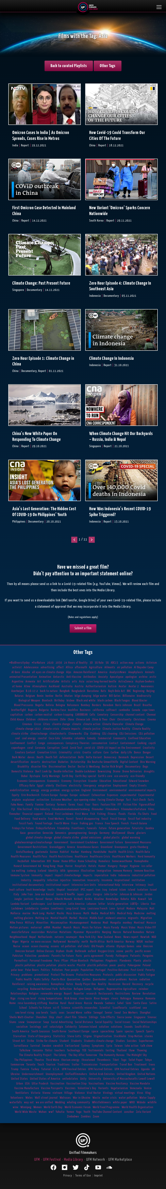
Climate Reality (141, 728)
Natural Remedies (133, 932)
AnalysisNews (118, 672)
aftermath (81, 667)
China (71, 719)
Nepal (32, 937)
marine (26, 913)
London (45, 908)
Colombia (67, 738)
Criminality (65, 752)
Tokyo (148, 1059)
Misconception (59, 922)
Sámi (128, 1003)
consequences (55, 743)
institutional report (58, 884)
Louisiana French (97, 908)
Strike (30, 1040)
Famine (39, 804)
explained (29, 799)
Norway (130, 941)
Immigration (104, 870)
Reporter (79, 993)
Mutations (66, 932)
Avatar (123, 686)
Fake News (17, 804)
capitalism (16, 714)
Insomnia (107, 880)
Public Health (24, 979)
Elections (61, 785)
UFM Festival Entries (127, 1069)
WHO (132, 1102)
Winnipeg (25, 1107)
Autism (112, 686)
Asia (81, 681)
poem (113, 965)
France (99, 823)
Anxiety (103, 676)
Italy (16, 894)
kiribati (78, 899)
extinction (43, 799)
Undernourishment (33, 1074)
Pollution (57, 969)
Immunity (37, 875)
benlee (49, 695)
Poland (147, 965)
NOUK (140, 941)
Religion (34, 993)
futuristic (138, 828)
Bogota (39, 705)
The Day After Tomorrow (82, 1055)
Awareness (147, 686)
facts (151, 799)
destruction (49, 761)
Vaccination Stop (76, 1083)
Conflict (31, 743)
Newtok (145, 937)
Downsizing (104, 771)
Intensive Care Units (84, 884)
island (131, 889)
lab (150, 899)
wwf (51, 1111)
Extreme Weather (61, 799)
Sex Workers (130, 1012)
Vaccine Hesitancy (117, 1083)
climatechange (39, 733)
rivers (114, 998)
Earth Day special (86, 776)
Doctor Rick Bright (112, 766)
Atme (27, 686)
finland (49, 813)
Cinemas (27, 724)
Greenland (107, 847)
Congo (41, 743)
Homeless (104, 861)
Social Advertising (62, 1022)
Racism (133, 979)
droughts (149, 771)
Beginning (139, 691)
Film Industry (42, 809)
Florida (132, 813)
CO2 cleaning (109, 733)
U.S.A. (56, 1069)
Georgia (93, 832)
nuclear (149, 941)
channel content (135, 714)
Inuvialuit (73, 889)
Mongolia (115, 922)
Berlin (58, 695)
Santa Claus (140, 1003)
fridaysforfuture (45, 828)
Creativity (149, 747)
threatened (88, 1059)
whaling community (78, 1102)
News (118, 937)
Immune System (20, 875)
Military (29, 922)
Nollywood (59, 941)
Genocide (48, 832)
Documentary (133, 766)
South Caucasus (40, 1031)
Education (105, 780)
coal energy (29, 738)
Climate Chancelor (112, 724)
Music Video (128, 927)
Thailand (122, 1050)
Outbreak (80, 951)
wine (15, 1107)
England (86, 790)
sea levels (42, 1012)
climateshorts (58, 733)
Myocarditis (93, 932)
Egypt (40, 785)
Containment (127, 743)
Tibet (116, 1059)
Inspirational (122, 880)
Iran (98, 889)
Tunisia (24, 1069)
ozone (119, 951)
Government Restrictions (33, 847)
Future (103, 828)
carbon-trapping (63, 714)
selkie (88, 1012)
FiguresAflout (147, 804)
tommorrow (17, 1064)
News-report (130, 937)
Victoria (35, 1092)
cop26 (152, 743)
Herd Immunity (146, 856)
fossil (104, 818)
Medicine (139, 913)
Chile (63, 719)
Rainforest (18, 984)
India (113, 875)
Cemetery (103, 714)
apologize (131, 676)
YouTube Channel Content (107, 1111)
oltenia (110, 946)
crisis (77, 752)
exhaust (85, 795)
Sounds (128, 1026)
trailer (76, 1064)
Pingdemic (112, 960)
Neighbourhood (18, 937)
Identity (53, 870)
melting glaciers (23, 918)
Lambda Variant (20, 903)
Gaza (23, 832)
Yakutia (60, 1111)
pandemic (44, 955)
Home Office (69, 861)
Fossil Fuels (26, 823)
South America (20, 1031)
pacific (129, 951)
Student (64, 1040)
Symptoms (98, 1045)
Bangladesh (78, 691)
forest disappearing (87, 818)
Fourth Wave (61, 823)
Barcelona (93, 691)
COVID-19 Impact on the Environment (119, 747)
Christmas (140, 719)
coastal (42, 738)
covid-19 (89, 747)
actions (139, 662)
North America (115, 941)
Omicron (148, 946)
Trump (14, 1069)
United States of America (45, 1078)
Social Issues (123, 1022)
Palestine (30, 955)
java (88, 894)
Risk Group (70, 998)
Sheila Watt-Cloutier (22, 1017)
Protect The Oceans (62, 974)
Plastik (81, 965)
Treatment (140, 1064)
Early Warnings (51, 776)
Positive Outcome (118, 969)
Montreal (139, 922)
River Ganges (101, 998)
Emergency (90, 785)
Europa (64, 795)
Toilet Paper (136, 1059)
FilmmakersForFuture (133, 809)
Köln (133, 899)
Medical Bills (107, 913)
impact (49, 875)
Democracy (110, 757)
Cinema (152, 719)
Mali (152, 908)
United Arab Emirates (102, 1074)
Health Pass (40, 856)
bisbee (70, 700)
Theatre (39, 1059)
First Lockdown (64, 813)
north (85, 941)
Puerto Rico (58, 979)
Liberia (145, 903)
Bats (103, 691)
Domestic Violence (22, 771)
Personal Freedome (41, 960)
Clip (86, 733)
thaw (132, 1050)
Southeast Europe (78, 1031)
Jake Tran (27, 894)
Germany (105, 832)
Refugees (99, 988)
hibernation (38, 861)
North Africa (97, 941)
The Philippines (23, 1059)
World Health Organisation (137, 1107)
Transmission (90, 1064)
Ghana (130, 832)
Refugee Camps (83, 988)
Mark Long (39, 913)
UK (153, 1069)
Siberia (83, 1017)
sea (145, 1007)
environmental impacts (142, 790)
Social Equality (104, 1022)
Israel (153, 889)
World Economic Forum (78, 1107)
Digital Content (129, 761)
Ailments (109, 667)
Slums (12, 1022)
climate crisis (51, 728)
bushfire (73, 710)
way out (29, 1102)
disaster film (39, 766)
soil (45, 1026)
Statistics (59, 1036)
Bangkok (65, 691)
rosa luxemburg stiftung (32, 1003)
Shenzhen (41, 1017)
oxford (92, 951)
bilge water (100, 695)
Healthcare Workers (124, 856)
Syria (109, 1045)
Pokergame (134, 965)
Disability (23, 766)
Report (68, 993)
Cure (106, 752)
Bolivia (50, 705)
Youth (87, 1111)
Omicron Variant (25, 951)
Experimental (146, 795)
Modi (105, 922)
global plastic (111, 837)
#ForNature (38, 662)
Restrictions (122, 993)
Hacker (75, 851)
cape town (148, 710)
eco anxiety (121, 776)
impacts (88, 875)
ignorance (73, 870)
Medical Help (124, 913)
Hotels (92, 866)
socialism (22, 1026)
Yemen (70, 1111)
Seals (53, 1012)
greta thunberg (139, 847)
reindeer (144, 988)
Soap (46, 1022)
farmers (61, 804)
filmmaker (98, 809)
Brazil (137, 705)
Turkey (35, 1069)
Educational (120, 780)
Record (126, 984)
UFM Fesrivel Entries (100, 1069)
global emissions (91, 837)
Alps (68, 672)
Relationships (19, 993)
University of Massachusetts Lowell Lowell (129, 1078)
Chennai (151, 714)
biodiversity (144, 695)
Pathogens (122, 955)
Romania (150, 998)
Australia (67, 686)
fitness (112, 813)
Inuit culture (16, 889)
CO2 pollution (147, 733)
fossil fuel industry (139, 818)
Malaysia (142, 908)
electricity (75, 785)
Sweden (46, 1045)
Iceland (42, 870)
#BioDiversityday (19, 662)
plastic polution (46, 965)
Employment (120, 785)
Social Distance (84, 1022)
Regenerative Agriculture (122, 988)
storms (149, 1036)
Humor (102, 866)
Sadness (110, 1003)
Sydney (85, 1045)
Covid (65, 747)
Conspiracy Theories (78, 743)
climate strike (19, 733)
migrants (133, 918)
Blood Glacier (139, 700)
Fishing (101, 813)
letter (101, 903)
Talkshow (25, 1050)
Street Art (19, 1040)
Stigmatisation (103, 1036)
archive (143, 676)
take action (131, 1045)
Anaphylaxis (135, 672)
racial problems (118, 979)
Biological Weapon (29, 700)
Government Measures (138, 842)
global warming (131, 837)
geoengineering (77, 832)
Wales (29, 1097)
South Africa (142, 1026)
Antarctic (58, 676)
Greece (71, 847)
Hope (60, 866)
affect (60, 667)
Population (87, 969)
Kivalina (99, 899)
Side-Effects (107, 1017)
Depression (137, 757)
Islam (122, 889)
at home (17, 686)
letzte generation (117, 903)
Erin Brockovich (30, 795)
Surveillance (21, 1045)
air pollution (124, 667)
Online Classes (45, 951)
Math (86, 913)
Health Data (143, 851)
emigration (104, 785)
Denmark (124, 757)
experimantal (128, 795)
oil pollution (68, 946)
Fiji (13, 809)
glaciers (141, 832)
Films (151, 809)
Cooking (142, 743)
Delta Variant (94, 757)
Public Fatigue (146, 974)
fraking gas (86, 823)
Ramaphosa (57, 984)
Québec (86, 979)
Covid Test (76, 747)
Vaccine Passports (52, 1088)
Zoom (96, 1116)
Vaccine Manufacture (26, 1088)
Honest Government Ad (27, 866)
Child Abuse (17, 719)
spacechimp (107, 1031)
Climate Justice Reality (116, 728)
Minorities (42, 922)
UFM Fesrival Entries (74, 1069)
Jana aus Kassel (44, 894)
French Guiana (139, 823)
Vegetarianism (119, 1088)
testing (110, 1050)
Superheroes (146, 1040)
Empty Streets (138, 785)
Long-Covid (72, 908)
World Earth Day (53, 1107)
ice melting (18, 870)
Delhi (81, 757)
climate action (91, 724)
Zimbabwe (73, 1116)
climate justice (92, 728)
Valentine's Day (87, 1088)
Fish (92, 813)
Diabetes (63, 761)
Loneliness (57, 908)
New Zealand (105, 937)
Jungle (18, 899)
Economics (53, 780)
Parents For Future (63, 955)
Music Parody (111, 927)
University (95, 1078)
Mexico (83, 918)
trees (152, 1064)
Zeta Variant (143, 1111)
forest (70, 818)
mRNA (47, 927)
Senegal (98, 1012)
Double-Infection (63, 771)
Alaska (26, 672)
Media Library (73, 1160)
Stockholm (120, 1036)
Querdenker (99, 979)
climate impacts (71, 728)
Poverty (150, 969)
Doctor (72, 766)
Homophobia (141, 861)
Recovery (137, 984)
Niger (15, 941)
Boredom (108, 705)
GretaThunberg (24, 851)
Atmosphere (39, 686)
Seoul (117, 1012)
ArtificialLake (51, 681)
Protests (108, 974)
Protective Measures (88, 974)
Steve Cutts (74, 1036)
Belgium (30, 695)
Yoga (79, 1111)
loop (83, 908)
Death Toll (51, 757)
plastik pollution (97, 965)
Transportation (109, 1064)
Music (76, 927)
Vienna (47, 1092)
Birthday (59, 700)
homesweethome (122, 861)
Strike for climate (46, 1040)
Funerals (92, 828)
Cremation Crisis (47, 752)
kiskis (88, 899)
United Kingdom (126, 1074)
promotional (42, 974)
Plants (137, 960)
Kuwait (142, 899)
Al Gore (16, 672)
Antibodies (89, 676)
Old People (98, 946)
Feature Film (108, 804)
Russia (88, 1003)
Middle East (96, 918)
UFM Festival (52, 1160)
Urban (19, 1083)
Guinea (54, 851)
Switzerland (72, 1045)
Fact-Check (139, 799)
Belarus (19, 695)
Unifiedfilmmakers (76, 1074)
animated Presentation (23, 676)
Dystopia (35, 776)
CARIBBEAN (81, 714)
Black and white (86, 700)
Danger (147, 752)
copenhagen (18, 747)
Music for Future (92, 927)
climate (76, 724)
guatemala (41, 851)
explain (16, 799)
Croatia (87, 752)
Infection (52, 880)
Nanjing (106, 932)
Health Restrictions (61, 856)
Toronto (30, 1064)
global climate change (39, 837)
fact (128, 799)
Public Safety (42, 979)
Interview (128, 884)
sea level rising (24, 1012)
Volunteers (17, 1097)
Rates (69, 984)
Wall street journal (46, 1097)
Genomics (60, 832)
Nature (150, 932)
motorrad (36, 927)
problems (27, 974)
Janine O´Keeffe (65, 894)
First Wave (81, 813)
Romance (138, 998)
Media (94, 913)
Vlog (148, 1092)
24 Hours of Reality (76, 662)
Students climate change (99, 1040)
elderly (50, 785)
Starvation (19, 1036)
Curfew (115, 752)
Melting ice (42, 918)
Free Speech (112, 823)
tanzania (38, 1050)
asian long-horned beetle (101, 681)
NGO (154, 937)
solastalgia (56, 1026)
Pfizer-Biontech (79, 960)
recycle (149, 984)
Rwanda (98, 1003)
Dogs (145, 766)
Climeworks (75, 733)
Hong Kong (49, 866)
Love (112, 908)
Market (51, 913)
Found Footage (43, 823)
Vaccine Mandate (140, 1083)
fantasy (50, 804)
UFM (37, 1160)
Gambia (150, 828)
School (23, 1007)
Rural (63, 1003)
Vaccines (70, 1088)
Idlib (62, 870)
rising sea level (27, 998)
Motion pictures (19, 927)
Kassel (40, 899)
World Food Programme (106, 1107)
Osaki (69, 951)
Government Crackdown (84, 842)
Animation (45, 676)
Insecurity (93, 880)
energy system (71, 790)
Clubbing (95, 733)
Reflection (66, 988)
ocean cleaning (40, 946)
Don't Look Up (43, 771)
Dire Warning (147, 761)
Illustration (88, 870)
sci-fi (56, 1007)
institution (138, 880)
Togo (124, 1059)
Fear (87, 804)
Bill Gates (115, 695)
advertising (47, 667)
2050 (59, 662)
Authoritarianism (96, 686)
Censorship (117, 714)
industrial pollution (143, 875)
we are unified (44, 1102)
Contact (113, 743)
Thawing (142, 1050)
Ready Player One (85, 984)
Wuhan (43, 1111)
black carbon (105, 700)
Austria (79, 686)
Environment (100, 790)
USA (27, 1083)
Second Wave (74, 1012)
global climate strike (66, 837)
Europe (74, 795)
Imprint (98, 1175)
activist (17, 667)
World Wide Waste (26, 1111)
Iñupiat (61, 889)
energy (35, 790)
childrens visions (48, 719)
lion (153, 903)
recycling (22, 988)
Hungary (113, 866)
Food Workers (56, 818)
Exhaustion (98, 795)
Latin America (76, 903)
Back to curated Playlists (69, 66)
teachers (59, 1050)
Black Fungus (122, 700)
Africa (69, 667)
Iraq (104, 889)
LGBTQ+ (134, 903)
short (59, 1017)
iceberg (31, 870)
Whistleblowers (101, 1102)
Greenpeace (121, 847)
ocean (25, 946)
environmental (118, 790)
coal (17, 738)
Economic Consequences (31, 780)
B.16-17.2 (32, 691)
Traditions (63, 1064)
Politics (45, 969)
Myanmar (79, 932)
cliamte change (61, 724)
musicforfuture (20, 932)
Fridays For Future (23, 828)
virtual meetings (125, 1092)
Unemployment (54, 1074)
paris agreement (94, 955)
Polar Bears (32, 969)
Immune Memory (122, 870)
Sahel (120, 1003)
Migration (146, 918)
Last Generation (56, 903)
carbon (29, 714)
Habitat (64, 851)
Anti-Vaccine (73, 676)
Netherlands (45, 937)
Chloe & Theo (99, 719)
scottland (135, 1007)
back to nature (49, 691)
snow (21, 1022)
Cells (92, 714)
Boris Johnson (123, 705)
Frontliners (78, 828)
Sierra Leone (124, 1017)
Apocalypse (116, 676)
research (91, 993)
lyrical (121, 908)
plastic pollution (25, 965)
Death (40, 757)
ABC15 (114, 662)
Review (136, 993)
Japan (80, 894)
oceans (55, 946)
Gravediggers (57, 847)
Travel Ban (126, 1064)
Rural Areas (75, 1003)
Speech (140, 1031)
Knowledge (112, 899)
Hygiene (134, 866)
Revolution (149, 993)
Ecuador (93, 780)
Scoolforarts (120, 1007)
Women (37, 1107)
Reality (102, 984)
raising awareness (38, 984)
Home (56, 861)
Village (68, 1092)
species (129, 1031)
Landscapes (38, 903)
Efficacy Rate (27, 785)
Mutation (52, 932)
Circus (37, 724)
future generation (119, 828)
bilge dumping (83, 695)
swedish (58, 1045)
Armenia (30, 681)
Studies (120, 1040)
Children (31, 719)
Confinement (17, 743)
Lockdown (17, 908)
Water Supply (147, 1097)
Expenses (112, 795)
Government (61, 842)
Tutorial (46, 1069)
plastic (147, 960)
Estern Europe (50, 795)
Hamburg (86, 851)
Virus (140, 1092)
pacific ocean (143, 951)
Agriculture (95, 667)
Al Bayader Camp (144, 667)
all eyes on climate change (48, 672)
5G (107, 662)
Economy (67, 780)
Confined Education (139, 738)
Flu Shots (143, 813)
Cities (46, 724)
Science (65, 1007)
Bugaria (32, 710)
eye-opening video (85, 799)
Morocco (151, 922)
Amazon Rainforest (84, 672)
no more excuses (41, 941)
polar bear (17, 969)
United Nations (146, 1074)
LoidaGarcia (32, 908)
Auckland (54, 686)
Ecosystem (80, 780)
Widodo (141, 1102)
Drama (116, 771)
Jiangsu (97, 894)
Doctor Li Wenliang (89, 766)
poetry (122, 965)
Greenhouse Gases (88, 847)
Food (154, 813)
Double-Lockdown (85, 771)
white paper (120, 1102)
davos (31, 757)
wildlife (152, 1102)
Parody (110, 955)
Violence (80, 1092)
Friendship (63, 828)
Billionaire (129, 695)
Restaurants (106, 993)
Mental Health (59, 918)
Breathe (147, 705)
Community (119, 738)
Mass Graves (73, 913)
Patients (135, 955)
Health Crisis (126, 851)
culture (97, 752)
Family (29, 804)
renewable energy (51, 993)
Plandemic (126, 960)
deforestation (68, 757)
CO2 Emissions (128, 733)
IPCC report (87, 889)
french (125, 823)
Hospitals (80, 866)
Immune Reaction (144, 870)
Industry (26, 880)
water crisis (109, 1097)
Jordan (148, 894)
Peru (57, 960)
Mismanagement (79, 922)
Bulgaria (44, 710)
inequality (39, 880)
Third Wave (52, 1059)
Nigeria (25, 941)
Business (85, 710)
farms (71, 804)
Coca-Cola (54, 738)
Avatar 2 (134, 686)
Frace (74, 823)
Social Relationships (145, 1022)
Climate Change (135, 724)
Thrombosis (104, 1059)
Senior (108, 1012)
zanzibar (129, 1111)
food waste (39, 818)
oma (138, 946)
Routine (53, 1003)
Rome (13, 1003)
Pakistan (18, 955)
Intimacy (141, 884)
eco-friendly (138, 776)
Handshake (100, 851)
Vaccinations (96, 1083)
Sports (150, 1031)
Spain (119, 1031)
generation (34, 832)
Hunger (124, 866)
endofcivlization (19, 790)
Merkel (73, 918)
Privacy (15, 974)
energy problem (50, 790)
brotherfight (18, 710)
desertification (20, 761)
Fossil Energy (118, 818)
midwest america (115, 918)
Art (39, 681)
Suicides (132, 1040)
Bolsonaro (73, 705)
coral (30, 747)
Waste (96, 1097)
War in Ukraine (81, 1097)
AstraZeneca (125, 681)
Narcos (117, 932)
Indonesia (124, 875)
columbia (79, 738)
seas (62, 1012)
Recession (114, 984)
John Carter (111, 894)
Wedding (60, 1102)
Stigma (87, 1036)
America (102, 672)
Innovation (79, 880)
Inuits (51, 889)
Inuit (151, 884)
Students (76, 1040)
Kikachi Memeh (63, 899)
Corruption (53, 747)
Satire (153, 1003)
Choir (112, 719)
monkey (127, 922)
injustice (65, 880)
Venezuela (136, 1088)
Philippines (97, 960)
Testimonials (96, 1050)
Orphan (60, 951)
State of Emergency (39, 1036)
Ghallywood (118, 832)
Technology (73, 1050)
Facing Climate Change (111, 799)
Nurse (16, 946)
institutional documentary (28, 884)
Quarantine (73, 979)
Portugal (101, 969)
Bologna (60, 705)
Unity (83, 1078)
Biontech (47, 700)
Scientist (105, 1007)
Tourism (50, 1064)
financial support (32, 813)
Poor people (72, 969)
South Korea (59, 1031)
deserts (35, 761)
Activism (151, 662)
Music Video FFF (146, 927)
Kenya (49, 899)
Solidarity (71, 1026)
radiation (144, 979)
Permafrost (21, 960)
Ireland (113, 889)
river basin (85, 998)
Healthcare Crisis (100, 856)
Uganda (145, 1069)
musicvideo (38, 932)
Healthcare (81, 856)
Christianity (124, 719)
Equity (15, 795)
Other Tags (107, 66)
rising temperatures (50, 998)
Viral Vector (94, 1092)
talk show (146, 1045)
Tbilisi (48, 1050)
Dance (137, 752)
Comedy (91, 738)
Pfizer (65, 960)
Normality (74, 941)
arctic (153, 676)
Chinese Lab (83, 719)
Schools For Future (40, 1007)
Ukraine (15, 1074)
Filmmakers (112, 809)
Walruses (65, 1097)
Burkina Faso (58, 710)
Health (112, 851)
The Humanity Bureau (112, 1055)
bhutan (68, 695)
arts (74, 681)
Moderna (96, 922)
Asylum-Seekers (144, 681)
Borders (96, 705)
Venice (148, 1088)
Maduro (131, 908)
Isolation (142, 889)
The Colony (60, 1055)
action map (126, 662)
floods (122, 813)
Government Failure (111, 842)
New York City (87, 937)
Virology (108, 1092)
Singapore (140, 1017)
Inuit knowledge (36, 889)
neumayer (71, 937)
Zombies (86, 1116)
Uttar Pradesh (40, 1083)
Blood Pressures (23, 705)
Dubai (24, 776)
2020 (50, 662)
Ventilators (22, 1092)
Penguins (148, 955)
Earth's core (105, 776)
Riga (13, 998)
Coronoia (40, 747)
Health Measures (21, 856)
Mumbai (56, 927)
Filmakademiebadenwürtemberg (71, 809)
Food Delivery (23, 818)
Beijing (151, 691)
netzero (59, 937)
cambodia (124, 710)
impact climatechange (68, 875)
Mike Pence (16, 922)
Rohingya (125, 998)
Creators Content (25, 752)
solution (104, 1026)
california (98, 710)
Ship (51, 1017)
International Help (109, 884)
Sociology (35, 1026)
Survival (35, 1045)
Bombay (85, 705)
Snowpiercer (34, 1022)
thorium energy (70, 1059)
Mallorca (15, 913)
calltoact (111, 710)
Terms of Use (83, 1175)
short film (71, 1017)
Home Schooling (87, 861)
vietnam (57, 1092)
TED (84, 1050)
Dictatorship (78, 761)
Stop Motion (135, 1036)
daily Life (126, 752)
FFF (119, 804)
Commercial (104, 738)
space (95, 1031)
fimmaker (14, 813)
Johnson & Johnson (131, 894)
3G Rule (99, 662)
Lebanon (91, 903)
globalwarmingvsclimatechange (33, 842)
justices (29, 899)
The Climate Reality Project (35, 1055)
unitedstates (70, 1078)
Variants (103, 1088)
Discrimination (57, 766)
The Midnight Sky (137, 1055)
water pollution (128, 1097)
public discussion (126, 974)
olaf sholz (83, 946)
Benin (40, 695)
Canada (136, 710)
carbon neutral (43, 714)
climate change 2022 (28, 728)
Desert (150, 757)
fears (96, 804)
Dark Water (19, 757)
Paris (79, 955)
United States (19, 1078)
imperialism (102, 875)
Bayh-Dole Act (116, 691)
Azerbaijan (17, 691)
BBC (129, 691)
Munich (67, 927)
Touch (40, 1064)
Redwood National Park (44, 988)
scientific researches (85, 1007)
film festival (24, 809)
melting (151, 913)
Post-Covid (137, 969)
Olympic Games (125, 946)
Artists (65, 681)
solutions (116, 1026)
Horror (69, 866)
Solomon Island (88, 1026)
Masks (60, 913)
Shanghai (145, 1012)
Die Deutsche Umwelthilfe (102, 761)
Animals (150, 672)
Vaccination (57, 1083)
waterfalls (16, 1102)
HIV (49, 861)
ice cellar (147, 866)
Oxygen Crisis (106, 951)
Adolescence (31, 667)
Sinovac (152, 1017)
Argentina (17, 681)
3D (91, 662)
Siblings (93, 1017)
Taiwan (118, 1045)
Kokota (125, 899)
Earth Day (67, 776)
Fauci (80, 804)
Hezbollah (23, 861)
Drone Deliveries (132, 771)
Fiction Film (130, 804)
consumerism (99, 743)
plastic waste (66, 965)
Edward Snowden (139, 780)
